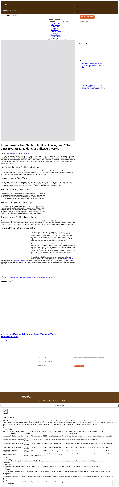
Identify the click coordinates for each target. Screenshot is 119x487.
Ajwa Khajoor (68, 258)
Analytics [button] (5, 468)
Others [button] (5, 478)
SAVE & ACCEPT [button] (8, 483)
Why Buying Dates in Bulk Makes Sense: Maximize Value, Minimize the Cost (93, 65)
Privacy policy (26, 396)
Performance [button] (6, 462)
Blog (27, 153)
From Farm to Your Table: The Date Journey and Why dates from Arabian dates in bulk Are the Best (93, 87)
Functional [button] (6, 457)
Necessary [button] (6, 426)
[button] (80, 19)
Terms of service (27, 397)
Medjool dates (19, 260)
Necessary (8, 428)
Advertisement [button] (7, 473)
